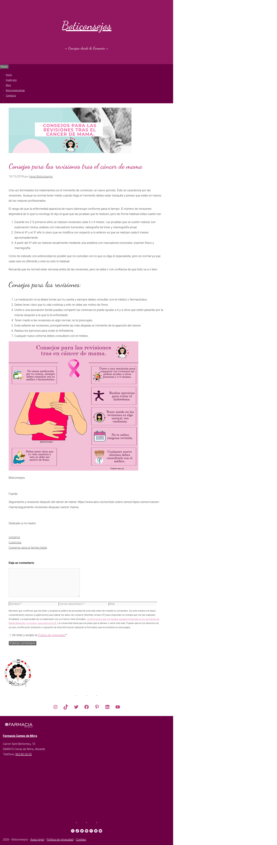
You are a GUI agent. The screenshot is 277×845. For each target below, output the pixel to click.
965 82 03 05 (23, 754)
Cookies (81, 839)
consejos (14, 537)
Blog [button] (8, 85)
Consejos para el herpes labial (28, 547)
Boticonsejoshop (15, 90)
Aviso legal (37, 839)
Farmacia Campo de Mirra (20, 736)
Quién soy (11, 80)
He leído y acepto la (39, 635)
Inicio (9, 74)
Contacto (11, 95)
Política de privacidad (51, 635)
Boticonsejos (87, 25)
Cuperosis (15, 542)
